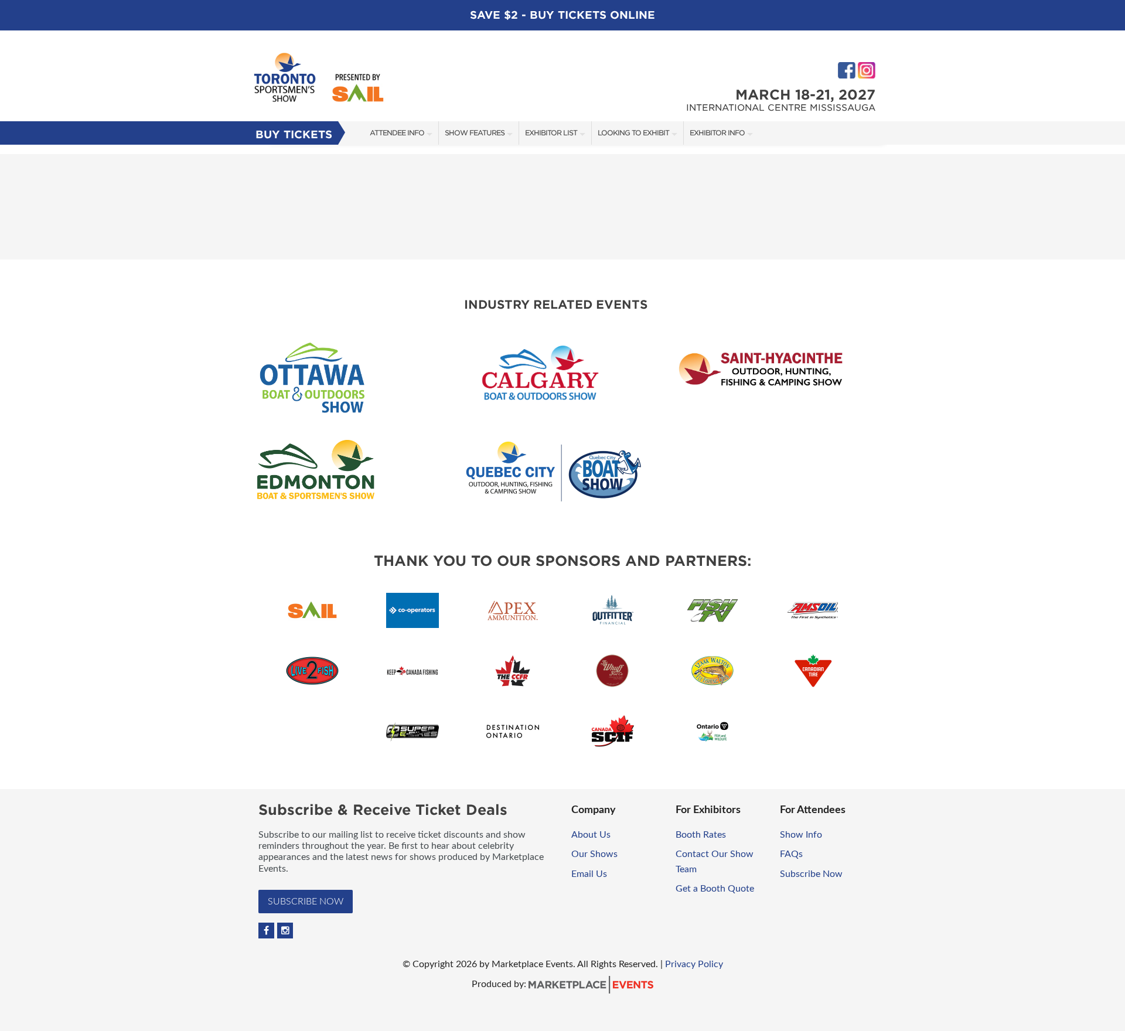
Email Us (589, 874)
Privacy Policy (694, 964)
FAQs (791, 854)
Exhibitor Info (717, 132)
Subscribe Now (305, 901)
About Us (591, 834)
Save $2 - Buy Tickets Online (562, 15)
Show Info (801, 834)
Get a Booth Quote (715, 888)
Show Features (474, 132)
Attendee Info (397, 132)
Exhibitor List (551, 132)
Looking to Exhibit (633, 132)
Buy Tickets (293, 134)
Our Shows (594, 854)
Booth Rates (701, 834)
